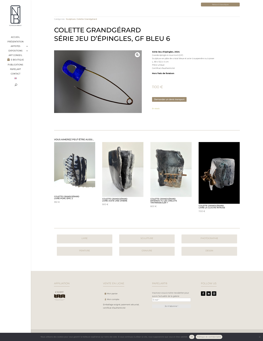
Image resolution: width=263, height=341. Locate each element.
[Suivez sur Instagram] (214, 293)
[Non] (259, 337)
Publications (15, 65)
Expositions (15, 51)
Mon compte (113, 299)
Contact (15, 74)
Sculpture (71, 19)
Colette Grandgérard (87, 19)
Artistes (15, 46)
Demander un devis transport (169, 99)
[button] (137, 54)
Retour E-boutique (220, 4)
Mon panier (112, 293)
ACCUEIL (15, 37)
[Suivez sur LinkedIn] (208, 293)
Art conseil (15, 55)
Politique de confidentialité (209, 337)
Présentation (15, 42)
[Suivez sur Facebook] (203, 293)
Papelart (15, 69)
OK (192, 337)
